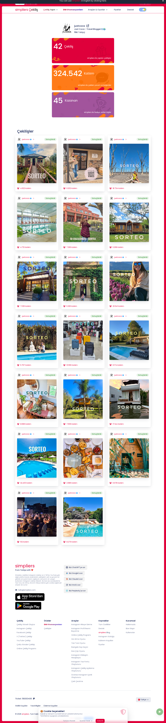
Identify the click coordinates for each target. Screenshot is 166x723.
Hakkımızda (130, 624)
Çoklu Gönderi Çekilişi (26, 644)
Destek (130, 9)
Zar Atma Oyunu (78, 639)
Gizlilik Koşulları (21, 706)
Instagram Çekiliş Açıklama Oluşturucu (82, 669)
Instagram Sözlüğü (106, 636)
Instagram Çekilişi (24, 628)
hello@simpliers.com (27, 590)
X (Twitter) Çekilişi (24, 636)
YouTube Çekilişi (24, 640)
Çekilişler (47, 628)
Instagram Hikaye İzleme (81, 624)
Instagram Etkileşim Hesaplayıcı (79, 656)
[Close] (163, 2)
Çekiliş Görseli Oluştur (26, 624)
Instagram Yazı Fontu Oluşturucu (80, 662)
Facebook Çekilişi (24, 632)
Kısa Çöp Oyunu (78, 651)
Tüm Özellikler (104, 624)
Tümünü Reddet (69, 717)
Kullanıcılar (130, 632)
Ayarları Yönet (85, 717)
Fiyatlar (117, 9)
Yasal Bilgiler (35, 706)
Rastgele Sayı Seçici (79, 647)
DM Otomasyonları (73, 9)
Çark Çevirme (77, 681)
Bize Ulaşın (130, 628)
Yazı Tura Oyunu (78, 643)
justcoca (80, 26)
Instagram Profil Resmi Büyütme (80, 629)
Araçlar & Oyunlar (96, 9)
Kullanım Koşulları (106, 640)
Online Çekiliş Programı (26, 648)
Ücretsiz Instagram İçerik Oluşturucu (81, 676)
